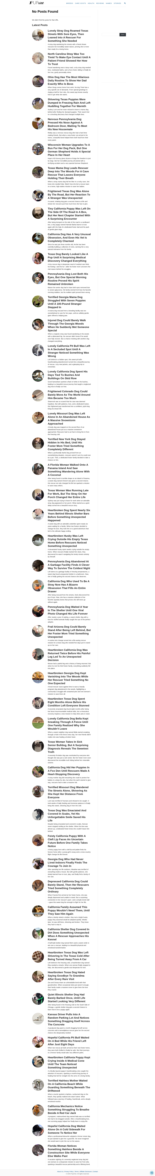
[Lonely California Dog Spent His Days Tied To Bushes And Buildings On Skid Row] (38, 376)
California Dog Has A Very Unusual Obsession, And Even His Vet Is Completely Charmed (69, 237)
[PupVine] (44, 3)
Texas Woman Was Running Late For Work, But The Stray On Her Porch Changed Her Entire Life (68, 494)
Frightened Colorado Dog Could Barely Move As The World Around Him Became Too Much (69, 395)
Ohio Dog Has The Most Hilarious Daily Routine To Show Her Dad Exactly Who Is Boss (68, 80)
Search (122, 34)
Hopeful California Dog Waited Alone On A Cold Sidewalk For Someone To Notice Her (66, 1129)
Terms (77, 1171)
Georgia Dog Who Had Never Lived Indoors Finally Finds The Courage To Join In (67, 862)
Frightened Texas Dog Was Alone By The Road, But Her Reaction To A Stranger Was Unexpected (69, 194)
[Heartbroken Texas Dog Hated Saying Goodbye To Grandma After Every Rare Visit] (38, 976)
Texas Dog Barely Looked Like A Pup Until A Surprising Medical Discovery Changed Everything (68, 257)
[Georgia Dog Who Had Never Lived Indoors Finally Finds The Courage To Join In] (38, 863)
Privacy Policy (68, 1171)
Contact (95, 1171)
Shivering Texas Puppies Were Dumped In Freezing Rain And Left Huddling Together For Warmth (69, 103)
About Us (60, 1171)
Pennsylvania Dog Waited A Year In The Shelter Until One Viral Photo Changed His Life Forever (68, 610)
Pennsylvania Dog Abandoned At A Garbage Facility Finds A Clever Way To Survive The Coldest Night (69, 565)
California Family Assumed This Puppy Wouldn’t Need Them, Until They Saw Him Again (69, 910)
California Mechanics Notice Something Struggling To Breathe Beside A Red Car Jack (68, 1109)
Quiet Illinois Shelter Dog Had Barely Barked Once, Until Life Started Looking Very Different (66, 998)
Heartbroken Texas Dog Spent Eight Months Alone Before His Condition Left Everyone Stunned (68, 702)
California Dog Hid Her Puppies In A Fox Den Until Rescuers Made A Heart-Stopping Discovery (69, 771)
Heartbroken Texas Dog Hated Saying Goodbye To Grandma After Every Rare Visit (66, 976)
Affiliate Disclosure (86, 1171)
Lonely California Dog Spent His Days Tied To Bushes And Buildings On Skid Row (68, 375)
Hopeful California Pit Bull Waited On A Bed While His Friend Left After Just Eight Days (68, 1041)
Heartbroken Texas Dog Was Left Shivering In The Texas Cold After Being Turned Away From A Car (68, 956)
